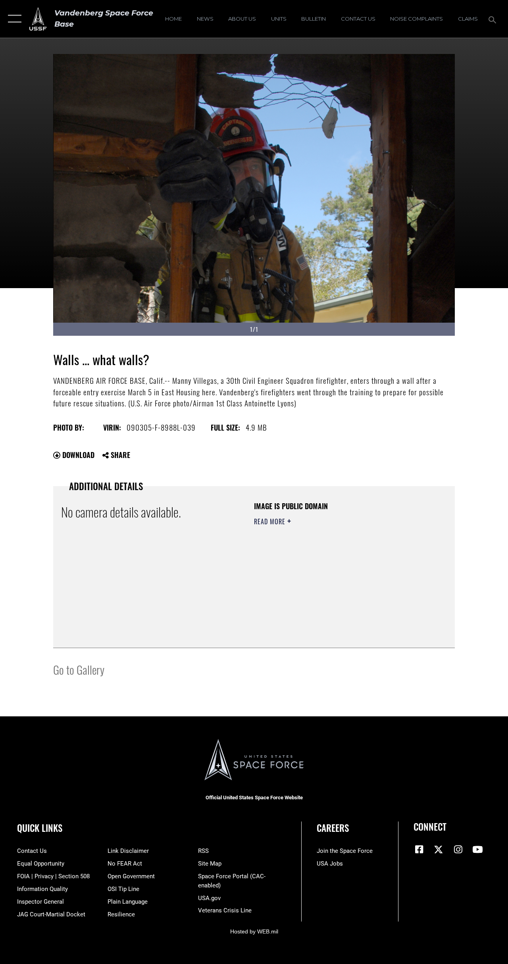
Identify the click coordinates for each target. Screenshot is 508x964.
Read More (270, 521)
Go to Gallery (78, 669)
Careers (333, 828)
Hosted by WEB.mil (254, 931)
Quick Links (39, 828)
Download (77, 455)
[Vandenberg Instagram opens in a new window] (458, 849)
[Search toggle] (493, 18)
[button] (13, 19)
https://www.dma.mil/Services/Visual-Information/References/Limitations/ (325, 588)
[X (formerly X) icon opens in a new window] (438, 849)
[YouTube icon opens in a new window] (477, 849)
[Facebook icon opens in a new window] (419, 849)
